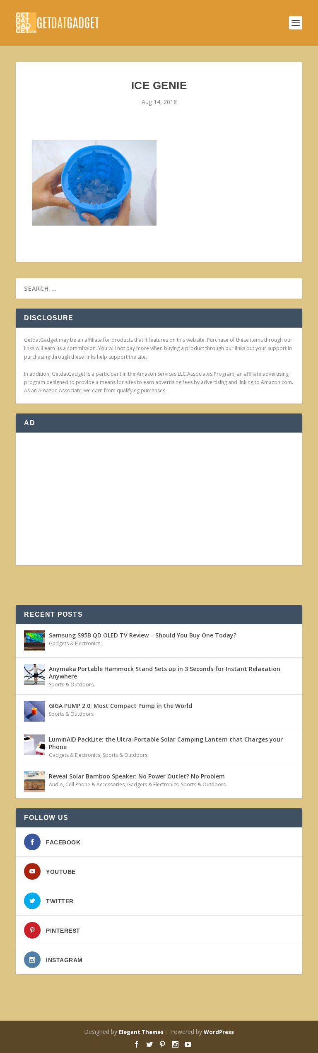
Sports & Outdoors (71, 684)
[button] (94, 183)
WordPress (219, 1032)
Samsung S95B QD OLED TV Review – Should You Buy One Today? (142, 635)
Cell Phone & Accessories (95, 784)
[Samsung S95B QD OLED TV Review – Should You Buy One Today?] (34, 640)
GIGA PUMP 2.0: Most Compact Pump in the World (120, 706)
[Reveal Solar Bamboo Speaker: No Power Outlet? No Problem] (34, 781)
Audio (56, 784)
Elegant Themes (141, 1032)
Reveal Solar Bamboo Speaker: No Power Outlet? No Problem (137, 776)
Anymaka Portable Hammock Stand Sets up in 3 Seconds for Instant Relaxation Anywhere (164, 672)
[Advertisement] (159, 499)
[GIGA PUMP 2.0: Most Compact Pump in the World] (34, 711)
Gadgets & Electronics (74, 643)
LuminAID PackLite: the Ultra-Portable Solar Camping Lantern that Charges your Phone (166, 743)
